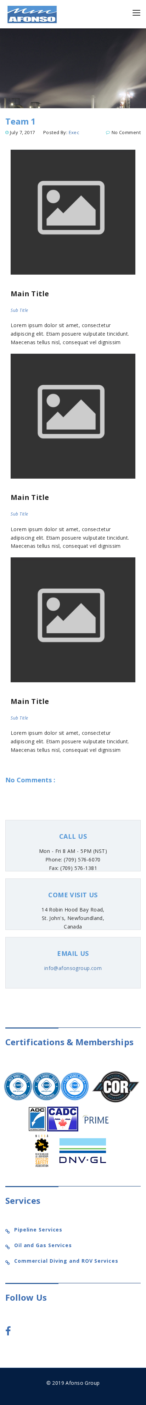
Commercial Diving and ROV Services (66, 1260)
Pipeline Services (38, 1229)
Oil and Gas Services (43, 1245)
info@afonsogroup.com (73, 968)
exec (74, 132)
